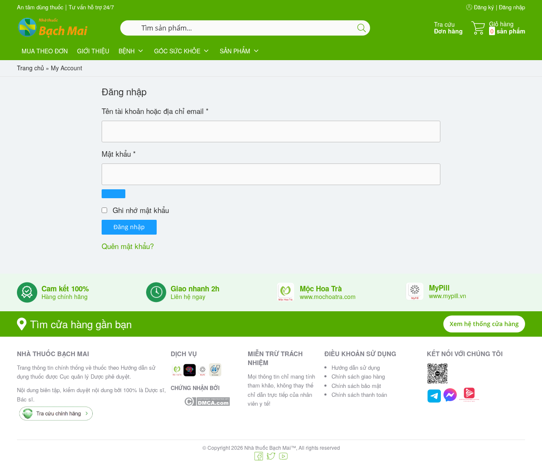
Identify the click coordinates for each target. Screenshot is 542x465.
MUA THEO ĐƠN (45, 51)
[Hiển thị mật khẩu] (113, 193)
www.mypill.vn (447, 295)
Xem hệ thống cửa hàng (484, 324)
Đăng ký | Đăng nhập (498, 7)
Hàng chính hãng (64, 296)
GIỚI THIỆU (93, 51)
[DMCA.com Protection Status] (207, 401)
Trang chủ (30, 68)
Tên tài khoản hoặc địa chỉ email (155, 110)
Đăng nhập (129, 227)
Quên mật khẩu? (128, 246)
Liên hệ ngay (188, 296)
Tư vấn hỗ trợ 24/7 (91, 7)
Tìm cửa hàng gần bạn (81, 323)
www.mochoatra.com (328, 296)
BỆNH (127, 51)
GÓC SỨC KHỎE (177, 51)
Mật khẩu (119, 153)
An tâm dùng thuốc (40, 7)
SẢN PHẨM (235, 51)
